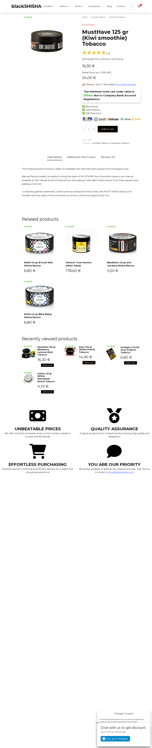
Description (54, 157)
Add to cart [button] (47, 365)
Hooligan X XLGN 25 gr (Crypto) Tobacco (130, 350)
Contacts (120, 6)
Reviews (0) (108, 157)
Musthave (88, 24)
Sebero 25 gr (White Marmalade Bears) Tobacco (46, 377)
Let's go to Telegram (117, 738)
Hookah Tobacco (98, 17)
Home (84, 17)
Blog (109, 6)
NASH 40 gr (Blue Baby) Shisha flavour (38, 316)
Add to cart (107, 129)
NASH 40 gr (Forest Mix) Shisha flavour (38, 264)
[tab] (55, 157)
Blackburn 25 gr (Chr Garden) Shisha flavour (120, 264)
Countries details (125, 84)
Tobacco (63, 6)
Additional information (81, 157)
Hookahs (48, 6)
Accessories (94, 6)
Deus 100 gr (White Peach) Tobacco (87, 349)
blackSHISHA (26, 6)
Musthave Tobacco (117, 17)
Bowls (78, 6)
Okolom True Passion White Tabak (79, 264)
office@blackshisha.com (120, 472)
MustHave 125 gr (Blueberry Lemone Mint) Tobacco (46, 351)
